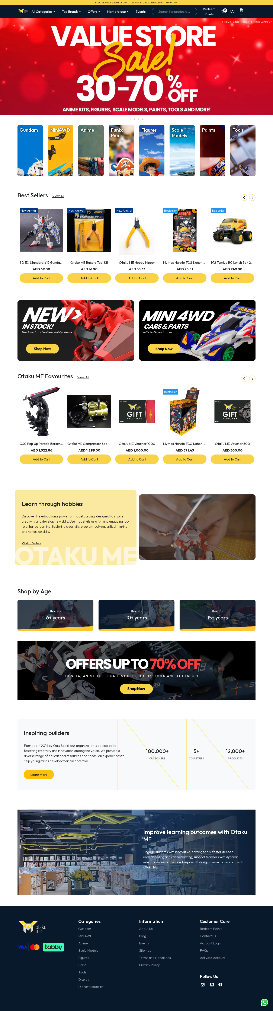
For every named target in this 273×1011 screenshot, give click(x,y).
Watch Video (31, 543)
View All (58, 196)
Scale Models (88, 950)
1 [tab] (130, 119)
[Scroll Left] (244, 197)
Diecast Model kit (90, 987)
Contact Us (208, 936)
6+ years (55, 615)
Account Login (210, 943)
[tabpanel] (136, 66)
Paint (82, 965)
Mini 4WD (85, 936)
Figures (83, 958)
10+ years (136, 615)
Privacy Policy (149, 965)
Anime (83, 943)
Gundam (84, 929)
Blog (142, 936)
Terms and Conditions (155, 958)
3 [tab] (138, 119)
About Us (146, 929)
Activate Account (212, 958)
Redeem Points (211, 929)
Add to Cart (41, 278)
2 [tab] (134, 119)
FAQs (204, 950)
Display (83, 979)
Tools (82, 972)
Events (140, 11)
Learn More (38, 774)
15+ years (217, 615)
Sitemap (145, 950)
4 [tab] (143, 119)
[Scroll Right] (252, 197)
